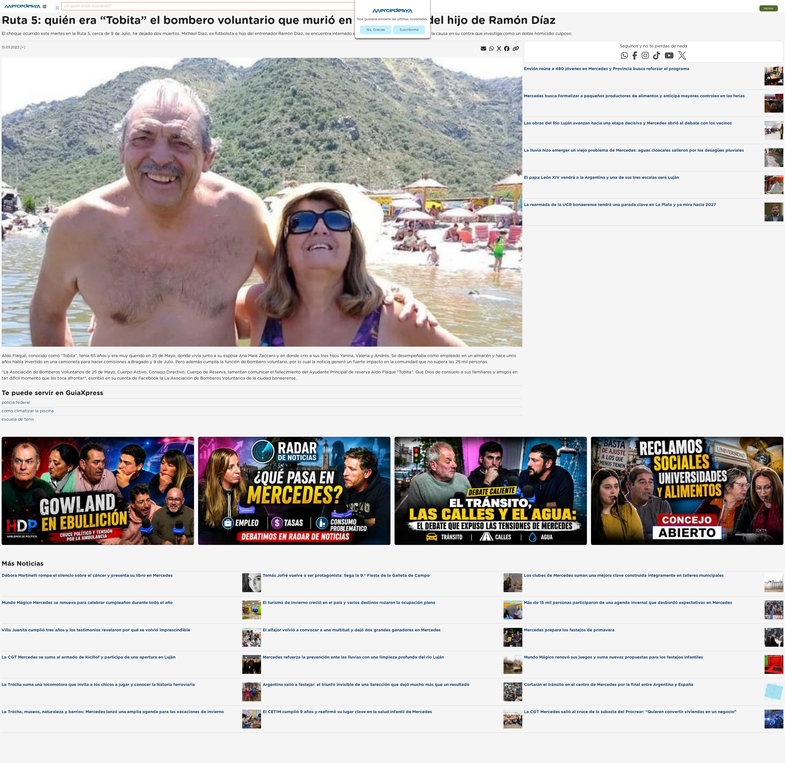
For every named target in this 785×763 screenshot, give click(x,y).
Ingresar (769, 8)
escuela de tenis (18, 419)
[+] (22, 47)
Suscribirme (409, 29)
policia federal (16, 403)
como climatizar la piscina (28, 411)
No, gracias (376, 29)
